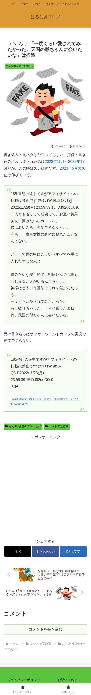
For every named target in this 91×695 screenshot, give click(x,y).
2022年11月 (54, 162)
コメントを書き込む (45, 629)
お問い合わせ (67, 680)
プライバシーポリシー (23, 680)
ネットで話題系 (58, 426)
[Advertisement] (45, 486)
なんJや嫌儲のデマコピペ (25, 426)
